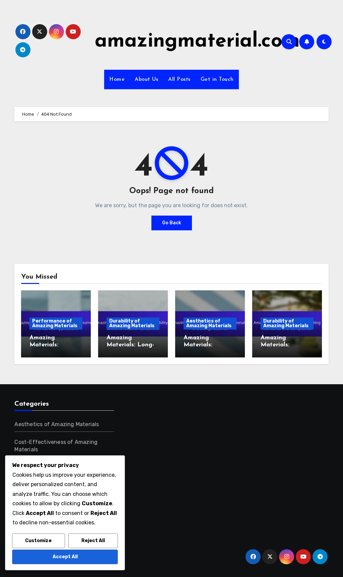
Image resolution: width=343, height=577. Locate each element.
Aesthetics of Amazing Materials (208, 323)
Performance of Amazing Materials (54, 323)
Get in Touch (217, 79)
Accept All (65, 557)
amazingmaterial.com (197, 42)
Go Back (171, 223)
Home (117, 79)
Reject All (93, 540)
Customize (38, 540)
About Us (146, 79)
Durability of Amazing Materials (131, 323)
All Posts (179, 79)
